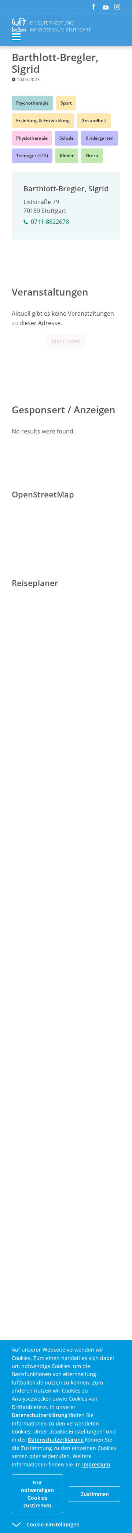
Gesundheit (93, 120)
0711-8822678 (50, 222)
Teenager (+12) (32, 156)
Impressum (96, 1464)
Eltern (91, 156)
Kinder (67, 156)
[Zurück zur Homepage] (20, 25)
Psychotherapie (32, 103)
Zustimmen (95, 1494)
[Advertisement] (66, 820)
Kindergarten (99, 138)
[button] (53, 1524)
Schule (66, 138)
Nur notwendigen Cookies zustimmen (37, 1494)
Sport (66, 103)
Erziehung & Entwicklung (43, 120)
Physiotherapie (32, 138)
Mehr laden (66, 341)
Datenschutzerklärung (39, 1415)
